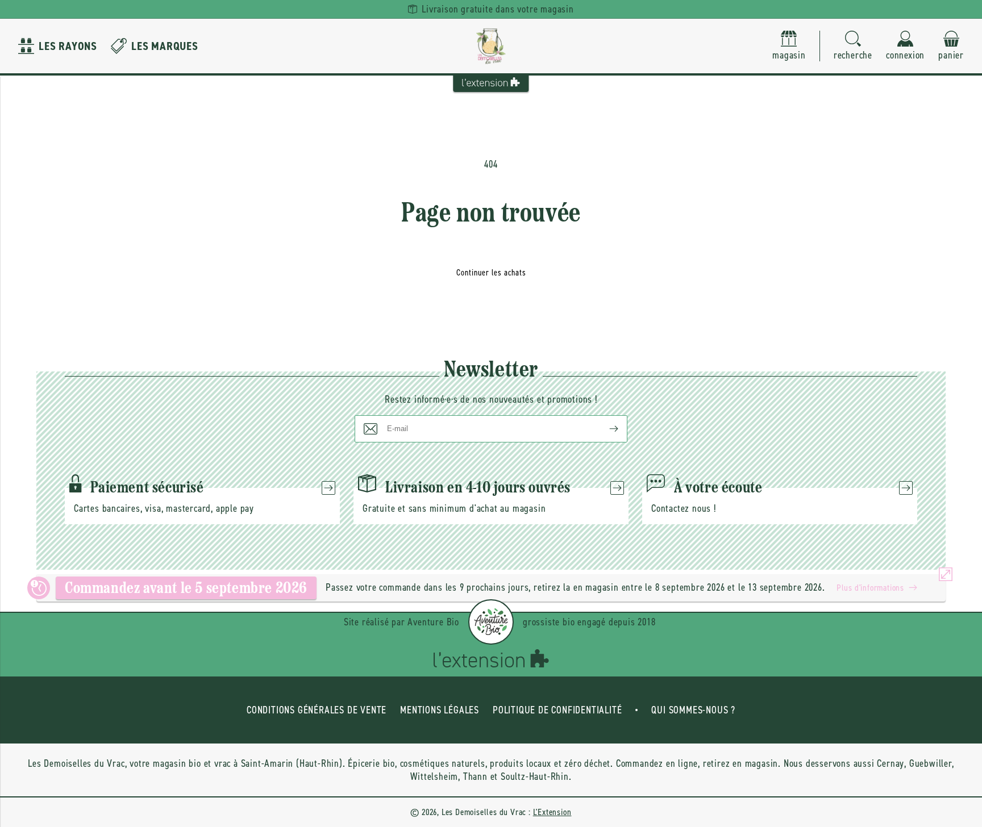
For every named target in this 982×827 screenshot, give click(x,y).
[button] (853, 46)
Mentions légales (439, 710)
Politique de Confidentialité (557, 710)
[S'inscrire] (604, 428)
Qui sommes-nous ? (693, 710)
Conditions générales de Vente (316, 710)
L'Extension (552, 812)
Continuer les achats (491, 272)
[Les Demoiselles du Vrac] (491, 46)
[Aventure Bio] (491, 622)
